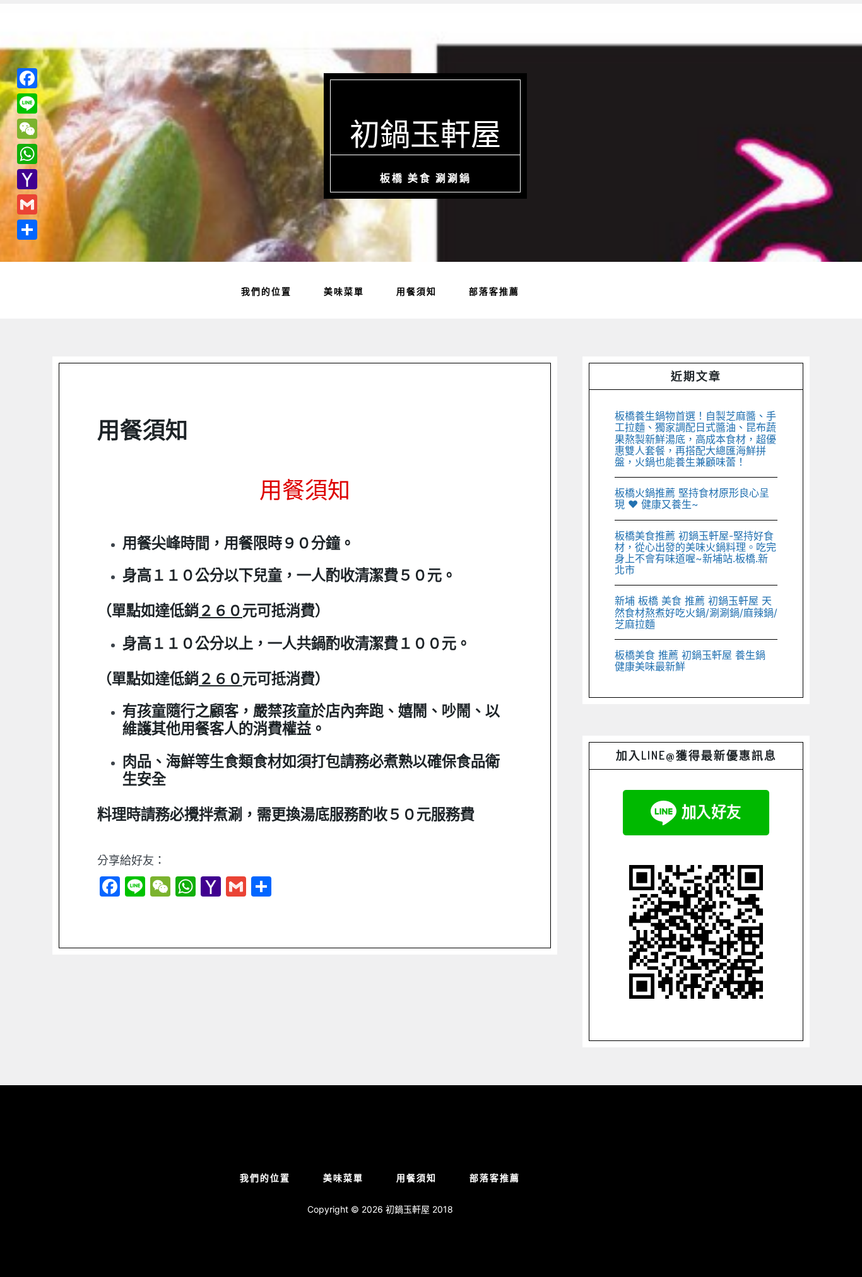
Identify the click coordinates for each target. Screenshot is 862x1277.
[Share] (27, 229)
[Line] (27, 103)
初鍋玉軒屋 (425, 133)
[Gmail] (27, 204)
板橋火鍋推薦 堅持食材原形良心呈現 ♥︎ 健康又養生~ (692, 498)
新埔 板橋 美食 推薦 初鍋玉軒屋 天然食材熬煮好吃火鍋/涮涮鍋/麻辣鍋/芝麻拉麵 (696, 612)
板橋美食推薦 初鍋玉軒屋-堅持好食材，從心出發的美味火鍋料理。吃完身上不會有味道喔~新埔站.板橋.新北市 (695, 553)
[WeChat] (27, 128)
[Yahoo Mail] (27, 179)
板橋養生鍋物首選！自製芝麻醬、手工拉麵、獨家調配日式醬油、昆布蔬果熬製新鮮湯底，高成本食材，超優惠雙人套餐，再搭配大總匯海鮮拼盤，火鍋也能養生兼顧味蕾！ (695, 438)
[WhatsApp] (27, 154)
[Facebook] (27, 78)
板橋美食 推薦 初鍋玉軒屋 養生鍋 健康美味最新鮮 (690, 661)
